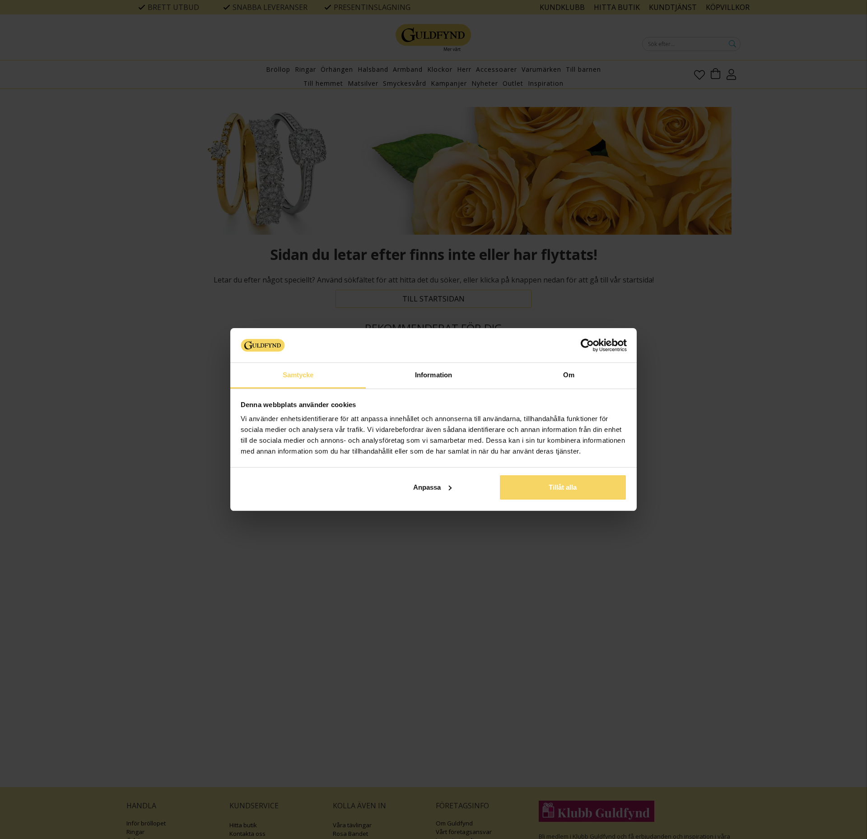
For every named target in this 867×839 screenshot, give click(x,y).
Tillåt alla (563, 487)
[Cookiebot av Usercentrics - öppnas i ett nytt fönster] (587, 345)
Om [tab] (568, 375)
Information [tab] (433, 375)
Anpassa (427, 487)
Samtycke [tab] (298, 375)
